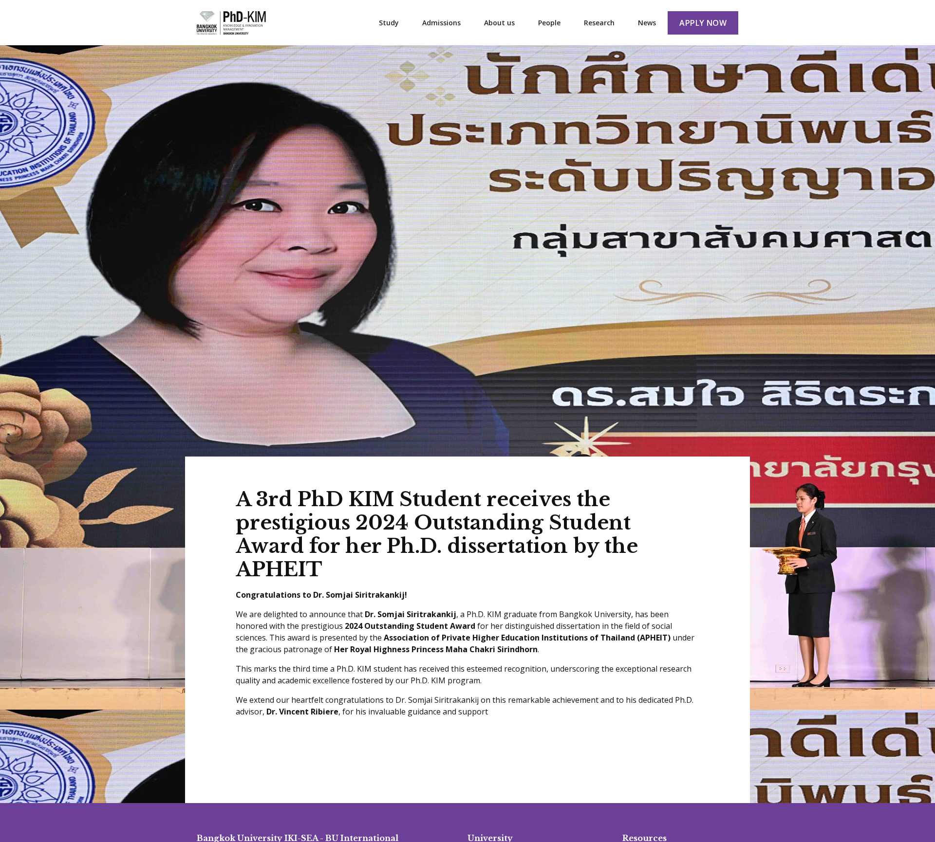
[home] (231, 23)
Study (389, 22)
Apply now (703, 23)
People (549, 22)
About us (499, 22)
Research (599, 22)
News (647, 22)
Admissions (441, 22)
